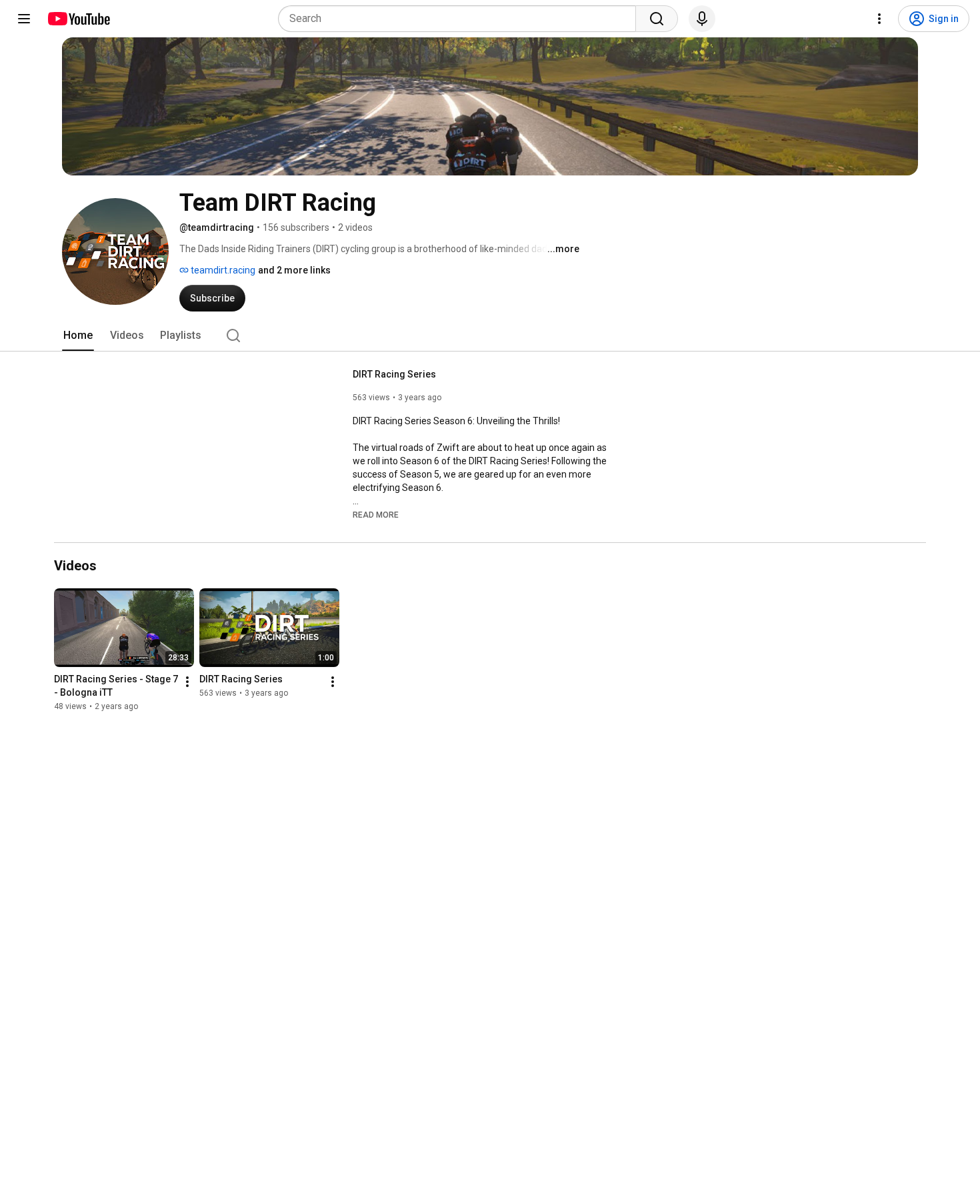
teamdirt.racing (222, 270)
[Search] (656, 18)
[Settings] (879, 19)
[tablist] (490, 336)
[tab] (78, 336)
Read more (376, 515)
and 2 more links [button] (294, 270)
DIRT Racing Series (394, 374)
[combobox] (461, 19)
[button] (376, 514)
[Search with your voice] (702, 18)
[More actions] (187, 681)
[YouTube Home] (78, 18)
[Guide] (24, 19)
